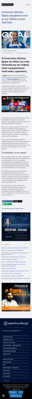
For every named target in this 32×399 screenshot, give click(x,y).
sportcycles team (8, 52)
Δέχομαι (13, 392)
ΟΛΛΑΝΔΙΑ (17, 208)
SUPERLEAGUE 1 (8, 337)
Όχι (21, 392)
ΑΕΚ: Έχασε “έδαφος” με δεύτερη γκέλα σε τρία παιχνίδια (15, 247)
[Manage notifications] (3, 395)
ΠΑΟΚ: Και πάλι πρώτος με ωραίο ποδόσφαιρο (12, 250)
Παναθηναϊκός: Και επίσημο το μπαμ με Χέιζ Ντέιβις (13, 256)
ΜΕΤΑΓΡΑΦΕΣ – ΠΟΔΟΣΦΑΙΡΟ (12, 345)
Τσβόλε (21, 208)
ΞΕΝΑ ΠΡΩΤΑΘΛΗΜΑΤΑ (10, 50)
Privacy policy (16, 395)
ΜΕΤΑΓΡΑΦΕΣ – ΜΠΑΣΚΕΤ (11, 367)
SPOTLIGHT (6, 370)
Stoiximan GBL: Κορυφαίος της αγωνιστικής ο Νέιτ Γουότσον (15, 270)
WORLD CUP (6, 354)
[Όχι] (30, 391)
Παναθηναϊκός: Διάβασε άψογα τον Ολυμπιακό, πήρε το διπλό (16, 278)
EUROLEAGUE (7, 362)
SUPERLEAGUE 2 (8, 339)
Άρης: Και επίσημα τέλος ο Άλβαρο (9, 259)
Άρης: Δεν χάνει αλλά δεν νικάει (9, 268)
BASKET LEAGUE (8, 359)
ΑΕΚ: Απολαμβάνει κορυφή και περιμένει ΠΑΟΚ (12, 276)
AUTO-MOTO (6, 376)
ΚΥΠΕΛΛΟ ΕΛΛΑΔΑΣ (9, 342)
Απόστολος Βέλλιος (9, 208)
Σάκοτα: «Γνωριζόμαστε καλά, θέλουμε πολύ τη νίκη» (14, 261)
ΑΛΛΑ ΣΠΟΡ (6, 373)
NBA (4, 365)
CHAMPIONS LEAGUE (9, 351)
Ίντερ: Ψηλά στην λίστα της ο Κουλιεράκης (11, 273)
